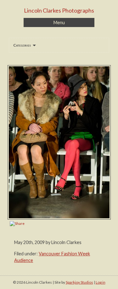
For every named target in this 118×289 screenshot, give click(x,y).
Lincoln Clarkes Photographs (59, 10)
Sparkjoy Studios (79, 282)
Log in (100, 282)
